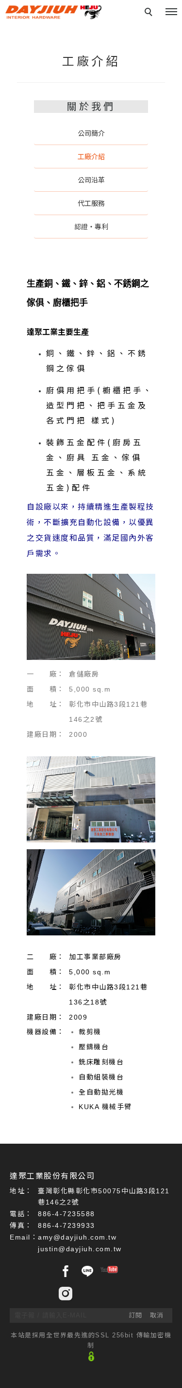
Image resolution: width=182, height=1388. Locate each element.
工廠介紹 (91, 157)
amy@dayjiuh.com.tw (77, 1237)
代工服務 (91, 203)
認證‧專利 (91, 227)
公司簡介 (91, 133)
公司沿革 (91, 180)
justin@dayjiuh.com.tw (80, 1249)
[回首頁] (53, 12)
